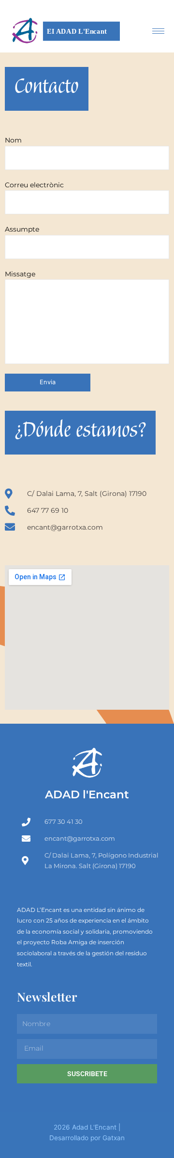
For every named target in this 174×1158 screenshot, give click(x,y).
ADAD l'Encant (87, 794)
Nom (13, 140)
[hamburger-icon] (158, 31)
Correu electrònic (34, 185)
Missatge (20, 274)
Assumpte (22, 229)
